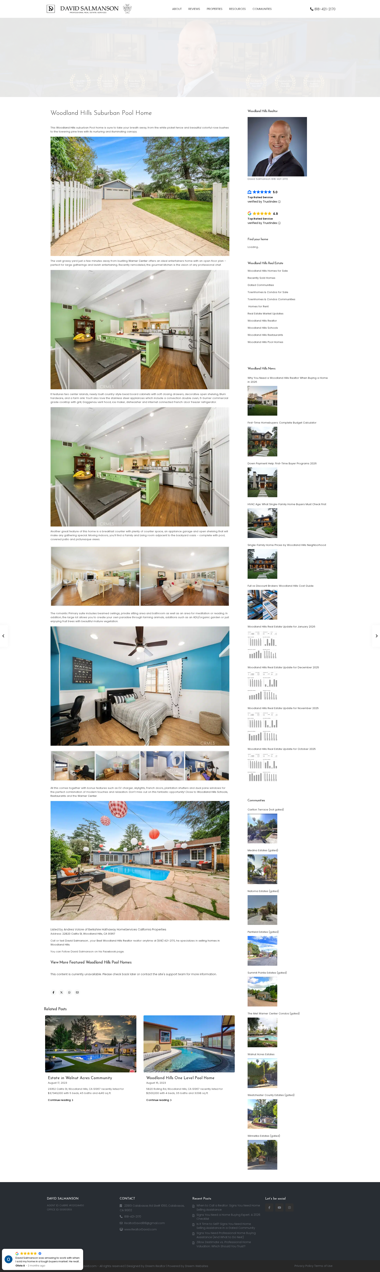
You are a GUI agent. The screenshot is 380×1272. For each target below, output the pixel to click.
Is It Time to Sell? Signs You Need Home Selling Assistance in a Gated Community (226, 1226)
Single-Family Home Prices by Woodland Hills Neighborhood (287, 545)
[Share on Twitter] (61, 992)
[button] (83, 1249)
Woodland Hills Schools (212, 792)
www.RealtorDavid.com (140, 1229)
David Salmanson (76, 941)
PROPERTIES (214, 9)
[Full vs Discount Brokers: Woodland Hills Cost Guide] (262, 605)
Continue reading (59, 1100)
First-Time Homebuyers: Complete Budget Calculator (282, 423)
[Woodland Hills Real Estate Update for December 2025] (262, 686)
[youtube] (279, 1207)
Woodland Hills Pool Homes (265, 342)
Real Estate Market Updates (265, 313)
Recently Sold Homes (261, 278)
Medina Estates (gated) (263, 850)
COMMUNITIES (262, 9)
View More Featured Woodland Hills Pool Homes (90, 962)
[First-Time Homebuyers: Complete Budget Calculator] (262, 441)
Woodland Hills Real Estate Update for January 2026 (281, 626)
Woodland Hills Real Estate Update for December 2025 (283, 667)
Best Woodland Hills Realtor (114, 941)
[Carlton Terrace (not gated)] (262, 828)
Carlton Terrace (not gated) (266, 809)
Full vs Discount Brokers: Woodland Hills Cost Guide (281, 586)
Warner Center (138, 261)
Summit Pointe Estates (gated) (267, 973)
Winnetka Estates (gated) (264, 1136)
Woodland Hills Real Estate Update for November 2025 (283, 708)
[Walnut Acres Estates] (262, 1073)
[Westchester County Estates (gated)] (262, 1114)
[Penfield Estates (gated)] (262, 951)
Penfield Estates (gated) (263, 932)
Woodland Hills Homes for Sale (268, 271)
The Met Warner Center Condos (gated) (274, 1013)
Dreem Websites (196, 1266)
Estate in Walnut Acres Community (80, 1078)
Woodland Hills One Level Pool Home (180, 1078)
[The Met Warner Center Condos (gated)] (262, 1032)
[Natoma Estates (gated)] (262, 910)
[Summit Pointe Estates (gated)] (262, 991)
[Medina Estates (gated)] (262, 869)
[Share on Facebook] (53, 992)
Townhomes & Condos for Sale (268, 292)
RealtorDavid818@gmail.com (144, 1223)
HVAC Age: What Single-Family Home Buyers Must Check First (287, 504)
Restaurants (58, 796)
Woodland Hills (65, 127)
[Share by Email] (77, 992)
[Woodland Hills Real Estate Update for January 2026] (262, 645)
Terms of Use (323, 1266)
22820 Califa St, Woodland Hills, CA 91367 (88, 934)
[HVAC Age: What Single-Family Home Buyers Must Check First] (262, 523)
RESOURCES (237, 9)
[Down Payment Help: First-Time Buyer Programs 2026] (262, 482)
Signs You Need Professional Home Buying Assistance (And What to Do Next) (226, 1235)
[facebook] (269, 1207)
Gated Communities (261, 285)
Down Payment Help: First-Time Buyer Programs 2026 (282, 463)
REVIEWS (194, 9)
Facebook (110, 951)
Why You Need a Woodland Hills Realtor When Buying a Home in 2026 (288, 380)
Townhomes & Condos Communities (271, 299)
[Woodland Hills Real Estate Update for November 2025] (262, 727)
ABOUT (177, 9)
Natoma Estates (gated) (263, 891)
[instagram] (289, 1207)
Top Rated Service (260, 197)
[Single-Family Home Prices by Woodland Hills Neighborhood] (262, 564)
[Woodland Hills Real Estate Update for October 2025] (262, 768)
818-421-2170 (324, 9)
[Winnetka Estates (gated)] (262, 1155)
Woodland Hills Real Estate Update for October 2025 (282, 749)
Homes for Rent (258, 306)
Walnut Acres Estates (261, 1054)
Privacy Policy (304, 1266)
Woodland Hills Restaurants (265, 335)
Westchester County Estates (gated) (271, 1095)
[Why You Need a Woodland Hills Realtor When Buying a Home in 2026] (262, 401)
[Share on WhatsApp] (69, 992)
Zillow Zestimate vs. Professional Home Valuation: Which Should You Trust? (224, 1244)
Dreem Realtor (155, 1266)
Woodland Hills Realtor (262, 321)
